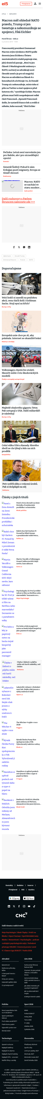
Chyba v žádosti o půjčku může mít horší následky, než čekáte (28, 664)
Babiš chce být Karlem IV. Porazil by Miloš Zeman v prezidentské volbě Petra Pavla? (27, 533)
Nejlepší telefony (7, 1048)
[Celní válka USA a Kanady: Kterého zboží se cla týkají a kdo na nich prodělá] (21, 432)
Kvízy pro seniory (8, 979)
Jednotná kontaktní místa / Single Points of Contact (21, 1091)
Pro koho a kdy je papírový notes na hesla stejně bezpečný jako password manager (28, 628)
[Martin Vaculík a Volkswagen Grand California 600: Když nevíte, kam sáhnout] (8, 572)
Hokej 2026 (28, 1017)
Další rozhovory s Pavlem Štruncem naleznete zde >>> (18, 200)
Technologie (7, 1038)
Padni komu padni (8, 1024)
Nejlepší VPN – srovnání (10, 1057)
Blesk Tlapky (22, 932)
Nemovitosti (14, 940)
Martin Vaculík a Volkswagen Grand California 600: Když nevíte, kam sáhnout (28, 561)
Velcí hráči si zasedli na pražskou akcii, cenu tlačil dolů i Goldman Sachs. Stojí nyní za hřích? (19, 300)
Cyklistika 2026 (29, 1029)
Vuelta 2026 (27, 951)
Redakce (20, 885)
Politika (5, 1004)
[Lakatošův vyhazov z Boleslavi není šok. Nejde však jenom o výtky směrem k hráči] (8, 702)
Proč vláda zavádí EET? (9, 1021)
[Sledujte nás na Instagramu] (24, 906)
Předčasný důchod (30, 1044)
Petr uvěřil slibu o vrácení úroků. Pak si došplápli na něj (20, 485)
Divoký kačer (6, 1031)
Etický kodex (9, 1093)
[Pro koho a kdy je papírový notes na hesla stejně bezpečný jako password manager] (8, 641)
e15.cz (4, 14)
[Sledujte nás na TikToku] (34, 906)
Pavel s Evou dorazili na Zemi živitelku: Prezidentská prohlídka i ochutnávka (28, 505)
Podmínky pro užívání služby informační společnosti (21, 1082)
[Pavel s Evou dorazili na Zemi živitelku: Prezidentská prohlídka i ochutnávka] (8, 514)
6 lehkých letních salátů (32, 997)
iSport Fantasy (15, 936)
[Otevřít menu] (39, 3)
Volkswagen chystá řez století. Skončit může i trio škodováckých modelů (20, 373)
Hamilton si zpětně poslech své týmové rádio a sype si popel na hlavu (27, 773)
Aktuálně (5, 959)
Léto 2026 (28, 959)
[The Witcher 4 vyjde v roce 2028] (8, 728)
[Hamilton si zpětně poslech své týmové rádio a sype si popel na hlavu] (8, 783)
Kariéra (31, 890)
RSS (22, 890)
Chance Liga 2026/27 (12, 951)
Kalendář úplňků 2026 (9, 982)
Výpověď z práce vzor (9, 1027)
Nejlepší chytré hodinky (10, 1054)
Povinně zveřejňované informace (26, 1093)
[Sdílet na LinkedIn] (29, 247)
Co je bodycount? (8, 985)
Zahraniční (12, 14)
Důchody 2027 (29, 1054)
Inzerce (30, 885)
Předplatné (13, 890)
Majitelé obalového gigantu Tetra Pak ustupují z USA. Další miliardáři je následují (21, 410)
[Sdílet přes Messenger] (24, 247)
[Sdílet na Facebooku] (14, 247)
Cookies (35, 1085)
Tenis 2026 (27, 1020)
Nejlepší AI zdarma (8, 1051)
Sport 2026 (28, 1004)
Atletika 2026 (28, 1026)
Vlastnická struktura (28, 1088)
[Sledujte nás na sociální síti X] (14, 906)
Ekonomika (29, 1038)
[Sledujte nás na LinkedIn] (9, 906)
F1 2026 (26, 1023)
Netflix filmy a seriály (9, 1060)
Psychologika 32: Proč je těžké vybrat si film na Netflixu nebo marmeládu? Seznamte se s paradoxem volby (28, 593)
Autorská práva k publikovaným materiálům (21, 1080)
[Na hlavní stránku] (5, 3)
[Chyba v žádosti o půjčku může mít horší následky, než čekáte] (9, 672)
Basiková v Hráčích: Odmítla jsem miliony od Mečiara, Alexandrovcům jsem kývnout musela (28, 801)
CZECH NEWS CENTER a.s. (30, 1070)
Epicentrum (6, 965)
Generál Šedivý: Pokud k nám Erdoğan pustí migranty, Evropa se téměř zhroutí (21, 170)
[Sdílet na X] (19, 247)
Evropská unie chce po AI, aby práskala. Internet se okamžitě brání (21, 337)
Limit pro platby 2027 (31, 1051)
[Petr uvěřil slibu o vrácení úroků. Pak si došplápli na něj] (21, 470)
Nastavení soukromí (13, 1088)
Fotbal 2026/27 (29, 1013)
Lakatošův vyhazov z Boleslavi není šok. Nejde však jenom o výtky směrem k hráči (28, 689)
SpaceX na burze (7, 1044)
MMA (26, 1010)
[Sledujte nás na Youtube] (29, 906)
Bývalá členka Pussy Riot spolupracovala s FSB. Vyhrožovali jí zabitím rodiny (28, 742)
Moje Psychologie (9, 932)
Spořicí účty (28, 1048)
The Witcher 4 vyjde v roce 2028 (26, 723)
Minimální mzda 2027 (31, 1057)
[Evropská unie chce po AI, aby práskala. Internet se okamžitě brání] (21, 321)
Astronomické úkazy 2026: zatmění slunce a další (32, 980)
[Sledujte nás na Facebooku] (19, 906)
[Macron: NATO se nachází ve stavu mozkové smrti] (12, 186)
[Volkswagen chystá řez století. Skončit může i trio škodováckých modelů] (21, 356)
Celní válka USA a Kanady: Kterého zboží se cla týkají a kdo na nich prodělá (20, 448)
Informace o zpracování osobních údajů (17, 1085)
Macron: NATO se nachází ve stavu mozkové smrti (32, 184)
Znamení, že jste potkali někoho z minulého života (32, 972)
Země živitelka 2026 (30, 1060)
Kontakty (9, 885)
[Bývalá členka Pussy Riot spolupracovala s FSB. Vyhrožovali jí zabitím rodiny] (8, 753)
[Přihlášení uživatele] (35, 3)
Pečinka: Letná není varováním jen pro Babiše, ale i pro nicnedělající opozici (22, 155)
